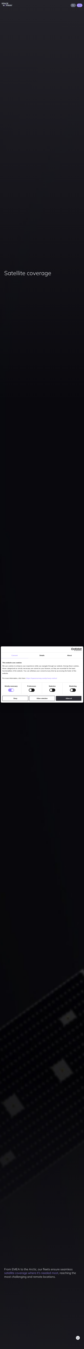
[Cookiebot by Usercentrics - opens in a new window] (73, 649)
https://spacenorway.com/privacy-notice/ (41, 678)
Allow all (69, 698)
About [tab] (69, 655)
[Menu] (79, 5)
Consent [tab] (14, 655)
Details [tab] (42, 655)
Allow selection (42, 698)
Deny (15, 698)
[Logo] (7, 5)
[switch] (32, 690)
